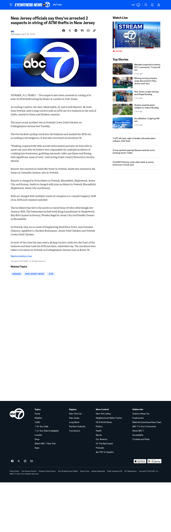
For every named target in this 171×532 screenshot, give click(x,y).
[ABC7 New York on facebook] (12, 461)
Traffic (37, 422)
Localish (38, 435)
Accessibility (137, 435)
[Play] (136, 35)
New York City (75, 414)
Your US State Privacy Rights (68, 471)
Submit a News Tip (140, 414)
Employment (138, 418)
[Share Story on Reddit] (76, 30)
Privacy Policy (14, 471)
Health (99, 431)
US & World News (104, 422)
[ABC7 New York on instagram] (25, 461)
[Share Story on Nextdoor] (82, 30)
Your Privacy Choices (29, 471)
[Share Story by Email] (88, 30)
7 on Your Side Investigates (47, 431)
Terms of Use (84, 471)
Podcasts (100, 448)
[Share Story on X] (69, 30)
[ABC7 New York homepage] (32, 5)
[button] (11, 4)
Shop (37, 439)
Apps (37, 448)
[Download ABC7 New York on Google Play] (154, 461)
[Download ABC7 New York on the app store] (140, 461)
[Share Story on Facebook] (63, 30)
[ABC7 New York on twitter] (18, 461)
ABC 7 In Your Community (144, 426)
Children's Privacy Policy (47, 471)
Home (37, 414)
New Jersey (74, 418)
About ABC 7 (138, 431)
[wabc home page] (17, 413)
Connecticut (74, 431)
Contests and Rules (140, 439)
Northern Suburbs (77, 426)
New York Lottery (103, 414)
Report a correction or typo (21, 256)
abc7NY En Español (105, 452)
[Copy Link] (94, 30)
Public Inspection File (114, 471)
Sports (99, 435)
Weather (38, 418)
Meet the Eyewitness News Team (146, 422)
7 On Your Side (41, 426)
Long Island (74, 422)
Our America (101, 439)
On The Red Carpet (104, 444)
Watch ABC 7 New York (45, 444)
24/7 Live (57, 4)
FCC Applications (130, 471)
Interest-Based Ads (98, 471)
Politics (99, 426)
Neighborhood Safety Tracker (109, 418)
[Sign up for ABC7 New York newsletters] (31, 461)
